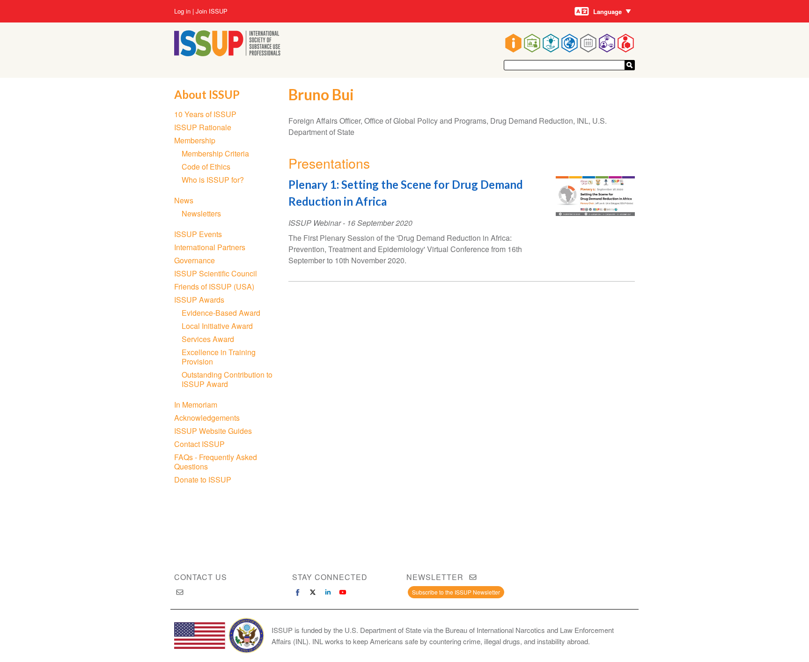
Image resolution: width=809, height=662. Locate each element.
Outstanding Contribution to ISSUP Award (227, 379)
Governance (194, 260)
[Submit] (630, 65)
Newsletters (201, 213)
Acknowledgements (207, 417)
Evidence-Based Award (221, 312)
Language (607, 11)
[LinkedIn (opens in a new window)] (327, 592)
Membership (194, 140)
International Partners (209, 247)
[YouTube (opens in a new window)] (342, 592)
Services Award (208, 339)
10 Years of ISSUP (205, 114)
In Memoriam (195, 404)
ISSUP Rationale (202, 127)
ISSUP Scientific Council (215, 273)
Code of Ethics (206, 166)
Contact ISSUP (199, 444)
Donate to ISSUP (202, 479)
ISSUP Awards (199, 299)
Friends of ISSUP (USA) (214, 286)
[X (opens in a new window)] (312, 592)
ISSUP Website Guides (213, 430)
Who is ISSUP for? (213, 179)
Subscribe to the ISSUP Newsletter (456, 592)
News (183, 200)
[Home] (227, 53)
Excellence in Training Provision (219, 357)
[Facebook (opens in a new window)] (297, 592)
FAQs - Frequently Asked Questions (215, 462)
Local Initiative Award (217, 325)
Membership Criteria (215, 153)
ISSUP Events (198, 234)
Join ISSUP (212, 11)
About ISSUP (207, 94)
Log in (182, 11)
